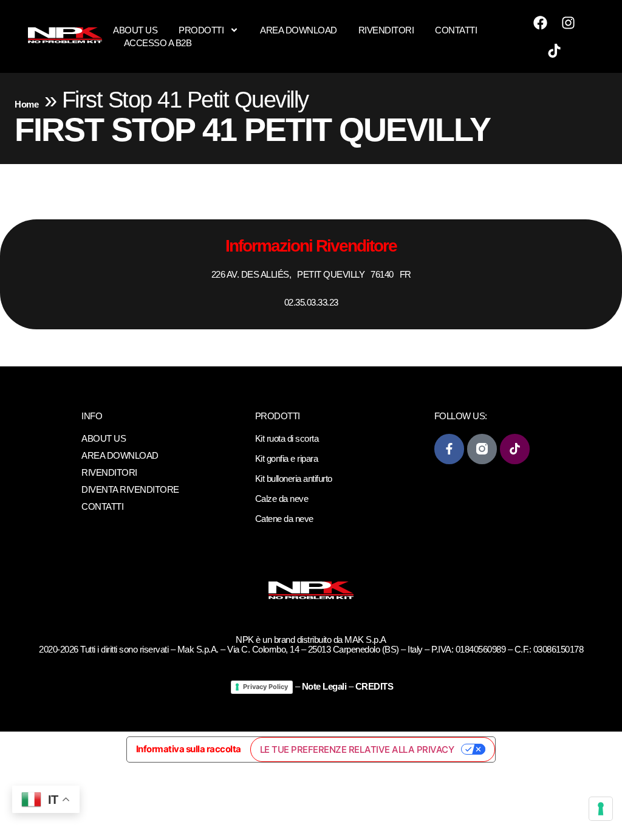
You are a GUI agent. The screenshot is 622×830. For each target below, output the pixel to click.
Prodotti (201, 30)
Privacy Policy (265, 686)
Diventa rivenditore (130, 489)
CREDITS (374, 686)
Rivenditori (386, 30)
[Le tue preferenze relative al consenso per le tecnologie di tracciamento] (600, 808)
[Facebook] (541, 22)
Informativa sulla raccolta (188, 749)
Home (26, 104)
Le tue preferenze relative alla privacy (357, 749)
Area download (298, 30)
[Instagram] (569, 22)
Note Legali (324, 686)
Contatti (456, 30)
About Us (135, 30)
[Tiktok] (555, 50)
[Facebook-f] (449, 449)
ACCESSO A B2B (158, 43)
